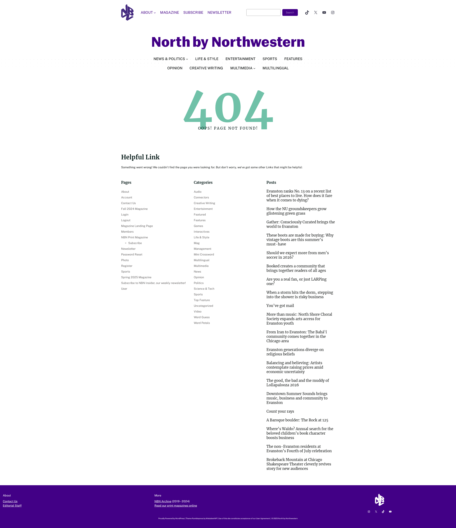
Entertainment (203, 209)
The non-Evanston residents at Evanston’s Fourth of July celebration (299, 448)
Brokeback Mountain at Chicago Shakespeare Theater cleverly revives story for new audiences (298, 464)
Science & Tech (204, 288)
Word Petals (202, 323)
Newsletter (128, 248)
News (197, 271)
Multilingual (201, 260)
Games (198, 226)
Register (126, 266)
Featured (200, 214)
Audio (197, 191)
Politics (199, 283)
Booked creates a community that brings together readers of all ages (296, 268)
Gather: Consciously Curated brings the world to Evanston (300, 224)
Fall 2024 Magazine (134, 209)
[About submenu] (155, 12)
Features (200, 220)
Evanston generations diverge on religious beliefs (295, 351)
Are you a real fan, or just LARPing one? (296, 281)
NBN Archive (162, 501)
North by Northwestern (228, 42)
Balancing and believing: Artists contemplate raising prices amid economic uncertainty (294, 367)
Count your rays (280, 411)
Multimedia (201, 266)
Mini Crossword (204, 254)
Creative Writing (204, 203)
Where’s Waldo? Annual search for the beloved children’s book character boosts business (299, 433)
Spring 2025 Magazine (136, 277)
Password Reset (131, 254)
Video (197, 311)
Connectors (201, 197)
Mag (197, 243)
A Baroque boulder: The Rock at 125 (297, 420)
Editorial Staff (12, 505)
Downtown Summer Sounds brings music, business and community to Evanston (297, 398)
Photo (125, 260)
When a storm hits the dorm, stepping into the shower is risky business (299, 294)
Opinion (199, 277)
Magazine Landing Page (137, 226)
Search (290, 12)
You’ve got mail (280, 305)
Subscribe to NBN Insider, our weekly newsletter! (153, 283)
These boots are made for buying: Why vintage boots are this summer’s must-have (299, 239)
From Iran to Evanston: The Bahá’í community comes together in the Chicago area (296, 336)
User (124, 288)
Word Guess (202, 317)
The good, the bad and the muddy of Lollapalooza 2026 (297, 382)
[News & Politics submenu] (187, 59)
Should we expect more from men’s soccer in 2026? (297, 255)
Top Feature (202, 300)
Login (124, 214)
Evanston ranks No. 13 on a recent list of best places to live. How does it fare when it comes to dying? (299, 195)
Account (126, 197)
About (125, 191)
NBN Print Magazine (134, 237)
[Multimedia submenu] (254, 68)
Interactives (201, 231)
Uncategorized (203, 305)
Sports (125, 271)
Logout (125, 220)
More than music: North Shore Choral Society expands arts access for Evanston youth (299, 318)
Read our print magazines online (175, 505)
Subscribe (135, 243)
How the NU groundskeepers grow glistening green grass (296, 211)
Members (127, 231)
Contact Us (128, 203)
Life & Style (201, 237)
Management (202, 248)
